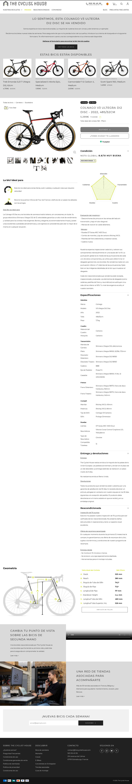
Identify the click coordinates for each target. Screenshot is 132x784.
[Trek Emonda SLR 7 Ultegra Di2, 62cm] (17, 68)
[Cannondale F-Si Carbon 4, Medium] (82, 68)
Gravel (37, 757)
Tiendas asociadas (42, 767)
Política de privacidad (11, 767)
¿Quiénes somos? (10, 750)
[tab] (10, 160)
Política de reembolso (11, 764)
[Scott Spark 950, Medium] (115, 68)
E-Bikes (38, 760)
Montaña (38, 753)
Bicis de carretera (42, 750)
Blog (105, 10)
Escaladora (29, 103)
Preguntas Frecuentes (119, 10)
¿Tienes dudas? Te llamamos (104, 136)
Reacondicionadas (41, 10)
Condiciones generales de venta (15, 760)
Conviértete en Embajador (45, 764)
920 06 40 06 (95, 3)
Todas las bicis (8, 103)
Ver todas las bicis (66, 47)
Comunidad (56, 10)
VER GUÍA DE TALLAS (105, 609)
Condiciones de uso (10, 757)
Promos (27, 10)
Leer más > (14, 655)
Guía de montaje (41, 771)
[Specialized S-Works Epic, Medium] (50, 68)
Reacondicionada (87, 160)
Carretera (19, 103)
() (116, 4)
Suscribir (89, 723)
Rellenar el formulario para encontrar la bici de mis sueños (66, 41)
